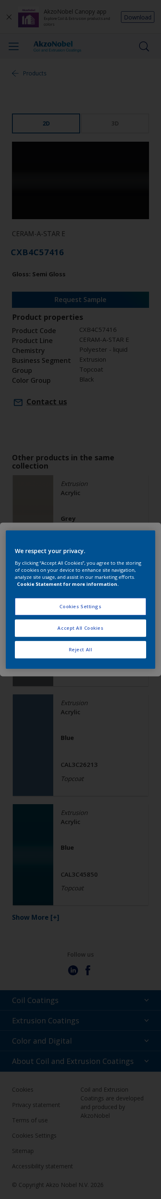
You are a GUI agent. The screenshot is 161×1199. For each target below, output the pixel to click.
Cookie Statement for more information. (67, 584)
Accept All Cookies (80, 628)
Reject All (80, 649)
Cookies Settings (80, 606)
